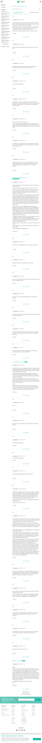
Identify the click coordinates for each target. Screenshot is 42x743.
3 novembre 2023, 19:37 (22, 80)
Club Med (13, 717)
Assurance (3, 707)
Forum (3, 5)
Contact (33, 713)
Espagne (13, 711)
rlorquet (2, 20)
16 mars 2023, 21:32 (21, 420)
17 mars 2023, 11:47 (21, 402)
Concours (33, 712)
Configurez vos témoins (5, 741)
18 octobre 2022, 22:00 (21, 609)
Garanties (3, 713)
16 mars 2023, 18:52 (21, 365)
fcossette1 (2, 17)
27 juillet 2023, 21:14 (21, 259)
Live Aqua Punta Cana (5, 22)
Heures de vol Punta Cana (6, 34)
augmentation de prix (5, 19)
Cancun (23, 715)
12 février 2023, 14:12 (21, 470)
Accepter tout (37, 739)
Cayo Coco (23, 709)
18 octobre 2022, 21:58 (21, 628)
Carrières (33, 710)
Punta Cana (24, 723)
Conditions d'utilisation (5, 715)
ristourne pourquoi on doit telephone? (8, 28)
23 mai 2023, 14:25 (21, 311)
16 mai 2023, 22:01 (21, 328)
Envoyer (37, 699)
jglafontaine (2, 23)
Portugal (13, 714)
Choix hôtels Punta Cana (6, 16)
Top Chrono (13, 723)
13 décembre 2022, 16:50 (22, 488)
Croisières (13, 719)
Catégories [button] (3, 7)
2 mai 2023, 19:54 (21, 347)
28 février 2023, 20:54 (21, 439)
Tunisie (12, 715)
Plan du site (34, 715)
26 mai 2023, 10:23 (21, 276)
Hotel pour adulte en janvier (6, 40)
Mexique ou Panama (16, 660)
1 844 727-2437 (7, 699)
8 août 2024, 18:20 (21, 63)
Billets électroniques (5, 709)
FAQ (2, 712)
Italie (12, 712)
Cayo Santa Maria (25, 710)
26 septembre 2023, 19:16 (22, 140)
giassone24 (15, 19)
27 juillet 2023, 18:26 (21, 241)
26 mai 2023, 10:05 (21, 293)
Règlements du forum (26, 691)
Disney (12, 720)
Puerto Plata (24, 721)
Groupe (12, 722)
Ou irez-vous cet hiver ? (5, 13)
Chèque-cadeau (4, 710)
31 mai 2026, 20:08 (21, 19)
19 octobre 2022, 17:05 (21, 568)
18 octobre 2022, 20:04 (21, 515)
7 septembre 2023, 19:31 (22, 159)
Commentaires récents (18, 12)
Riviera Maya (24, 717)
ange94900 (2, 29)
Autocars (13, 707)
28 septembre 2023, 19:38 (22, 98)
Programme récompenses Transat (7, 31)
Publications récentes (33, 12)
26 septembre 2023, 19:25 (22, 118)
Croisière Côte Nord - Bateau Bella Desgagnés (9, 25)
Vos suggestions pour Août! (18, 361)
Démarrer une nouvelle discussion (26, 694)
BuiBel (2, 14)
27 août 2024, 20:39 (21, 44)
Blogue (33, 709)
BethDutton (2, 32)
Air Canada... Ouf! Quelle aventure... (20, 177)
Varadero (23, 712)
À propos (33, 707)
